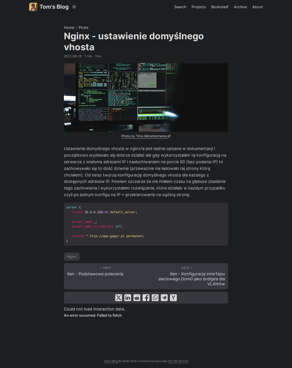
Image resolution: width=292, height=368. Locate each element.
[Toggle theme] (74, 7)
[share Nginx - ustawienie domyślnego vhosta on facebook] (146, 297)
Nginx (71, 256)
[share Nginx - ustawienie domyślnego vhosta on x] (118, 297)
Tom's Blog (54, 6)
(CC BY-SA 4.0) (178, 361)
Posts (83, 27)
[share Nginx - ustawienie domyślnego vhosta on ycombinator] (173, 297)
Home (69, 27)
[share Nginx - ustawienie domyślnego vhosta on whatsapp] (155, 297)
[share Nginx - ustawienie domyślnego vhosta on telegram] (164, 297)
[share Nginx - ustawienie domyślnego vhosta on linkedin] (127, 297)
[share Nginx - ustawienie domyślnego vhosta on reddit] (136, 297)
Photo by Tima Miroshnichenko (144, 136)
